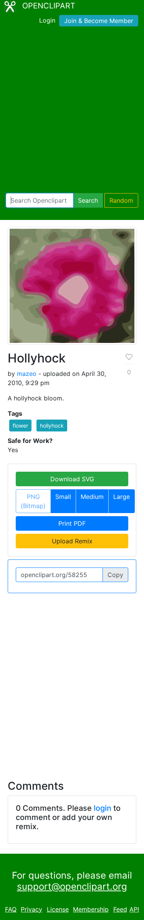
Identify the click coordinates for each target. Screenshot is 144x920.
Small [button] (63, 496)
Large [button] (121, 496)
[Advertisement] (72, 111)
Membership (91, 909)
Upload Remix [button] (72, 541)
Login (47, 20)
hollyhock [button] (52, 425)
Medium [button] (92, 496)
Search (88, 200)
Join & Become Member (98, 21)
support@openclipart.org (72, 886)
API (134, 909)
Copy (115, 575)
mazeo (26, 373)
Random (121, 200)
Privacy (31, 909)
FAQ (11, 909)
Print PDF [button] (72, 523)
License (58, 909)
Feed (120, 909)
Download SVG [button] (72, 479)
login (102, 808)
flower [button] (20, 425)
